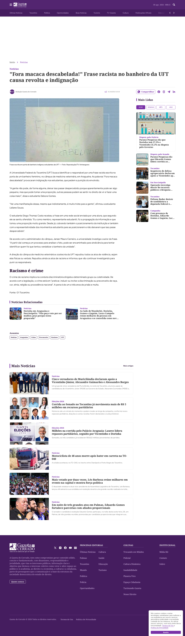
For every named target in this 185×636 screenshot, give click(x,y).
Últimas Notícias (16, 13)
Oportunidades (63, 13)
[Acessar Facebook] (65, 547)
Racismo (54, 337)
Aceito (166, 632)
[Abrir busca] (173, 4)
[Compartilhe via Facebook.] (158, 91)
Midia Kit (163, 552)
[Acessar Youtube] (70, 547)
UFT (62, 337)
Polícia (83, 582)
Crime (33, 337)
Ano (171, 107)
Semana (151, 107)
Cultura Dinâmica (131, 564)
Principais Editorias (91, 545)
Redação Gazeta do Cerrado (26, 92)
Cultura (125, 13)
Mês (160, 107)
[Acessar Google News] (75, 547)
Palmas (83, 558)
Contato (163, 558)
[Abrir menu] (11, 5)
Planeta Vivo (129, 576)
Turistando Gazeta (132, 588)
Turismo (97, 13)
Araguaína (24, 337)
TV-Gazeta (111, 13)
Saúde (101, 558)
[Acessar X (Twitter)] (55, 547)
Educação (162, 13)
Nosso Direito (129, 594)
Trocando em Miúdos (133, 552)
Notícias (24, 62)
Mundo (83, 570)
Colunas (128, 545)
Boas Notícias (81, 13)
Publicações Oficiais (143, 13)
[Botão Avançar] (173, 12)
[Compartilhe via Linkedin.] (173, 91)
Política (47, 13)
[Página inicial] (22, 547)
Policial (127, 558)
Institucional (167, 545)
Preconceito (43, 337)
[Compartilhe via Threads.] (163, 91)
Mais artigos (128, 366)
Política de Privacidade (86, 619)
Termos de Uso (67, 619)
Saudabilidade (130, 570)
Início (12, 62)
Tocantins (33, 13)
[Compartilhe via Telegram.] (168, 91)
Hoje (141, 107)
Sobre (162, 564)
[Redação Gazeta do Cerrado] (12, 91)
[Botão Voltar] (169, 12)
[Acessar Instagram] (60, 547)
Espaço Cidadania (131, 582)
